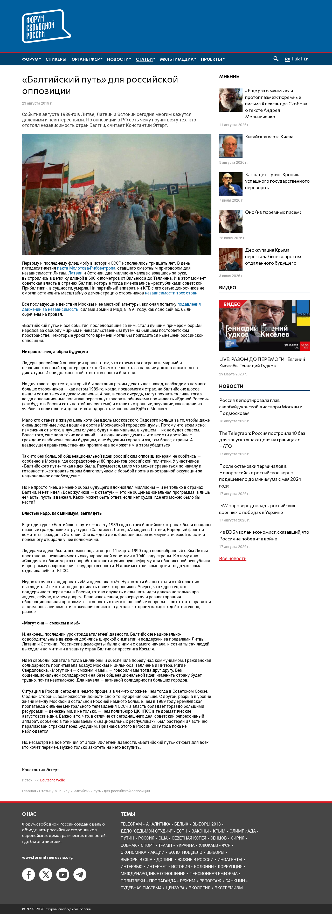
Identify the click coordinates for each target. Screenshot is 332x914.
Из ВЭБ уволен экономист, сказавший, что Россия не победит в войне (264, 535)
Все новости (232, 558)
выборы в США (136, 859)
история (180, 866)
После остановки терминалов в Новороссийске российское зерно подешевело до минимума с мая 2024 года (260, 476)
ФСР (226, 845)
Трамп (165, 845)
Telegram (131, 824)
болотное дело (185, 852)
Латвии (75, 273)
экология (199, 887)
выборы (215, 852)
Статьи (45, 790)
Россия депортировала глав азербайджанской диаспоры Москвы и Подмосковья (260, 406)
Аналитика (158, 824)
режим (187, 880)
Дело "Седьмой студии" (146, 831)
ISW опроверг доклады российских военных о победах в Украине (257, 509)
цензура (175, 887)
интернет (157, 866)
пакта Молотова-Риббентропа (86, 268)
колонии (204, 866)
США (163, 838)
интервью (131, 866)
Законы (200, 831)
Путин (127, 838)
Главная (29, 790)
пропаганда (162, 880)
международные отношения (153, 873)
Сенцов (218, 838)
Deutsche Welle (52, 780)
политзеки (133, 880)
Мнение (60, 790)
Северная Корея (189, 838)
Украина (185, 845)
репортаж (210, 880)
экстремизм (229, 887)
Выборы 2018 (206, 824)
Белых (181, 824)
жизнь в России (195, 859)
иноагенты (230, 859)
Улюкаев (208, 845)
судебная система (141, 887)
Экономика (133, 852)
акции (157, 852)
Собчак (129, 845)
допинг (164, 859)
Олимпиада (243, 831)
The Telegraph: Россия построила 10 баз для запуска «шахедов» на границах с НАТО (262, 439)
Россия (146, 838)
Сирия (237, 838)
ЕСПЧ (182, 831)
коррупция (230, 866)
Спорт (147, 845)
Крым (219, 831)
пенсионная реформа (214, 873)
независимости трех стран (171, 292)
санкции (235, 880)
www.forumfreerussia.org (47, 857)
